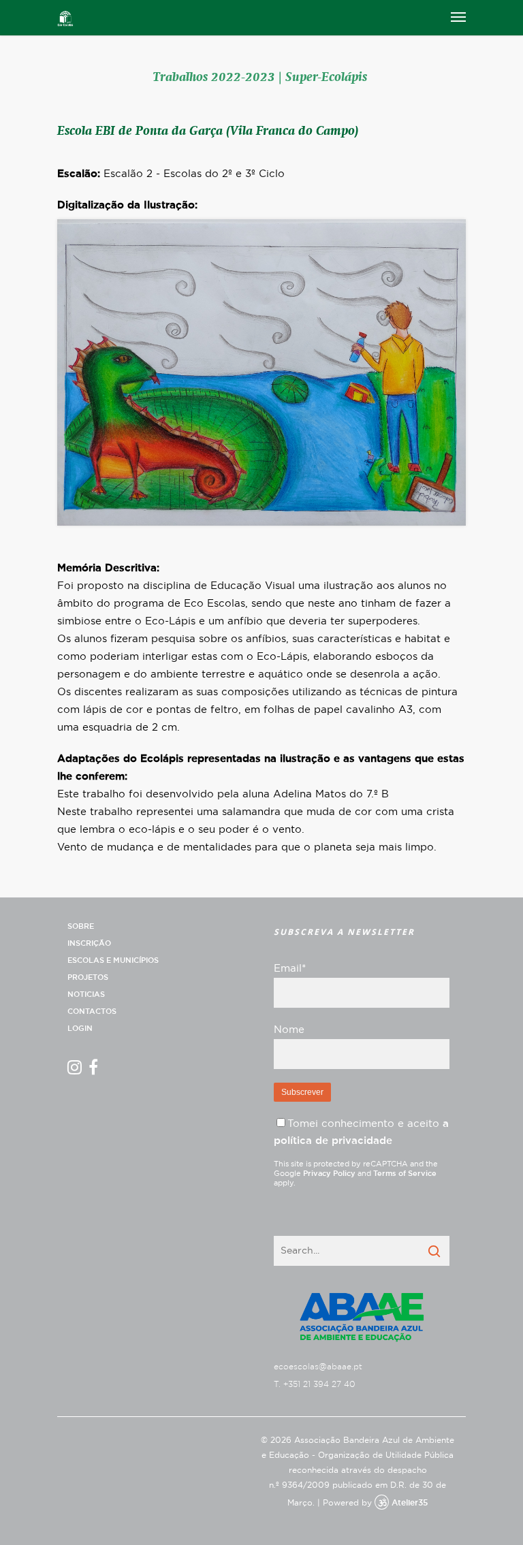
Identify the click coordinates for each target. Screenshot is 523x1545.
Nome (289, 1030)
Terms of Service (405, 1173)
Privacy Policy (329, 1173)
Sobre (80, 926)
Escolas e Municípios (113, 960)
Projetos (87, 977)
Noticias (86, 994)
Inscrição (89, 943)
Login (80, 1028)
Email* (290, 968)
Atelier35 (410, 1503)
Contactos (91, 1011)
